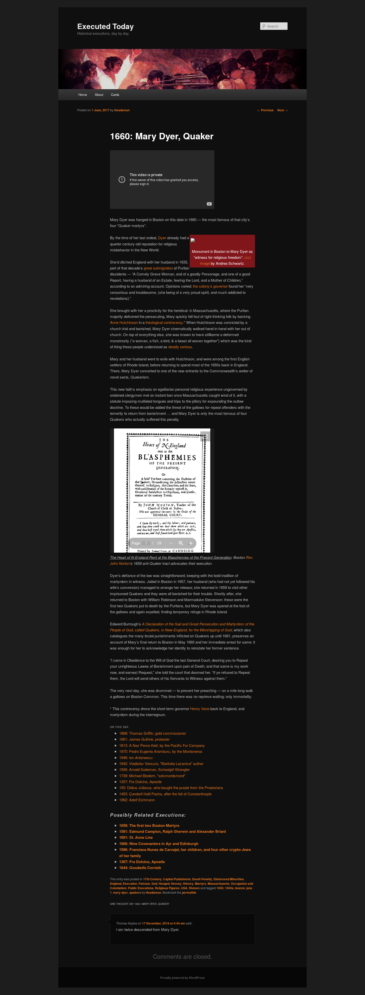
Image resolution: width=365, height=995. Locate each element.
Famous (144, 883)
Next (282, 110)
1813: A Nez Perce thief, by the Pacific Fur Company (162, 745)
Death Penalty (202, 879)
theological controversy (164, 322)
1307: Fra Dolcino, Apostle (140, 781)
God (154, 883)
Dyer (162, 237)
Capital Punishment (177, 879)
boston (240, 888)
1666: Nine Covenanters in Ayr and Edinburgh (158, 843)
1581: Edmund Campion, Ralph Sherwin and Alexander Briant (172, 831)
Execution (130, 883)
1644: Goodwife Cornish (140, 867)
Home (82, 94)
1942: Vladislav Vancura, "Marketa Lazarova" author (161, 763)
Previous (265, 110)
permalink (189, 892)
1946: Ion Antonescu (135, 757)
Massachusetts (218, 883)
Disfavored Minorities (229, 879)
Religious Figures (167, 888)
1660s (229, 888)
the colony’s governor (210, 286)
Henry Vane (199, 708)
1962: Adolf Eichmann (137, 799)
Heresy (176, 883)
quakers (135, 892)
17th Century (152, 879)
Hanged (164, 883)
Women (194, 888)
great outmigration (158, 267)
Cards (115, 94)
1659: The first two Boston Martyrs (149, 825)
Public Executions (140, 888)
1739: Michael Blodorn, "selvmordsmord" (152, 775)
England (115, 883)
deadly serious (180, 346)
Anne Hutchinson (124, 322)
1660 (220, 888)
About (99, 94)
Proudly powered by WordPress (182, 977)
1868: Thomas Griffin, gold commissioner (152, 733)
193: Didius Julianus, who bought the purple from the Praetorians (171, 787)
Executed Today (105, 26)
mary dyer (120, 892)
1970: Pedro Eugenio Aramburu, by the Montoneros (160, 751)
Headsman (122, 110)
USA (184, 888)
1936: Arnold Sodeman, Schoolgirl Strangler (154, 769)
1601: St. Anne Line (136, 837)
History (188, 883)
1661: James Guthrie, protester (144, 739)
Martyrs (200, 883)
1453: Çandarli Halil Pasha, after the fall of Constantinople (165, 793)
